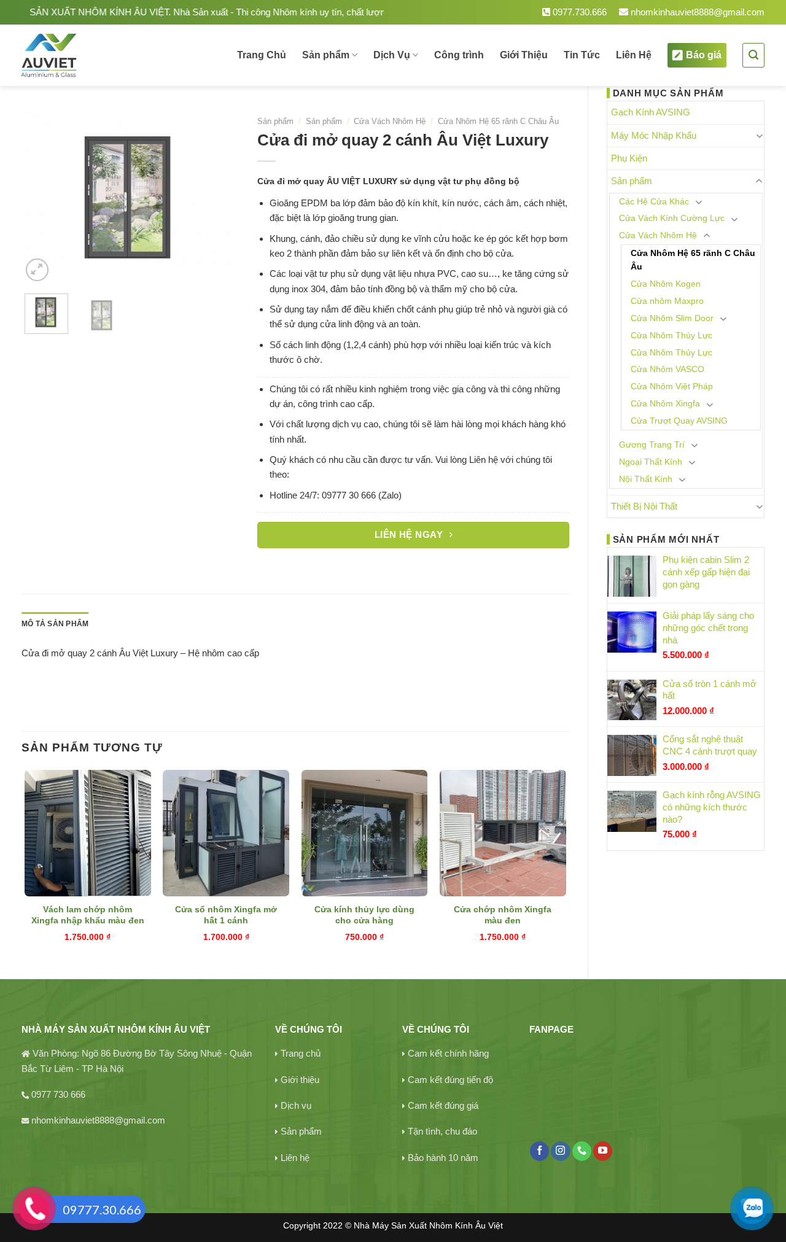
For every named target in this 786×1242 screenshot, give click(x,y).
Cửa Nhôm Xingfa (665, 403)
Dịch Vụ (391, 55)
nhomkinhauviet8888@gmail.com (696, 12)
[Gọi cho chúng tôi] (581, 1151)
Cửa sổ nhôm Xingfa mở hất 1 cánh (226, 915)
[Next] (219, 197)
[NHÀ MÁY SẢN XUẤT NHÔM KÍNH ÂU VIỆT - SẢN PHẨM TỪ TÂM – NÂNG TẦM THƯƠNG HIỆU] (91, 55)
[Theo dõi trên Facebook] (539, 1151)
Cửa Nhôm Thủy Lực (671, 335)
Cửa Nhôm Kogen (666, 284)
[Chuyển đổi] (759, 135)
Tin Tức (582, 55)
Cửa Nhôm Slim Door (672, 318)
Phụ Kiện (629, 158)
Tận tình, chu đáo (442, 1131)
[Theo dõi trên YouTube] (602, 1151)
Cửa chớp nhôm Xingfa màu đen (502, 915)
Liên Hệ (634, 55)
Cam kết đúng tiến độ (450, 1079)
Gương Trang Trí (652, 444)
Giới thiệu (300, 1079)
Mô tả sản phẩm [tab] (54, 623)
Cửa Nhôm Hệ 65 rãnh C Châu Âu (693, 260)
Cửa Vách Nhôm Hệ (658, 235)
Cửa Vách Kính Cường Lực (672, 218)
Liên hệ (295, 1157)
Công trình (459, 55)
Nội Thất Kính (645, 479)
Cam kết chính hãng (448, 1053)
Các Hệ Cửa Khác (654, 201)
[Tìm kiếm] (753, 55)
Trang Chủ (261, 55)
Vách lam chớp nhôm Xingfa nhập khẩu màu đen (87, 915)
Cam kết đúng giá (443, 1105)
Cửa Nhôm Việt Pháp (672, 386)
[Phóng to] (37, 269)
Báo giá (704, 55)
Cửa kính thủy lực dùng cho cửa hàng (364, 915)
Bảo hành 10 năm (443, 1157)
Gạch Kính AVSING (650, 112)
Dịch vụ (296, 1105)
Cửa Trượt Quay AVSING (679, 420)
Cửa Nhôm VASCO (667, 369)
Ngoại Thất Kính (650, 462)
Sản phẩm (325, 55)
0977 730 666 (58, 1094)
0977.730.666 (578, 12)
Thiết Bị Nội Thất (644, 506)
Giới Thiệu (524, 55)
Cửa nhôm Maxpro (667, 301)
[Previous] (41, 197)
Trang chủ (301, 1053)
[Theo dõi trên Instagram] (560, 1151)
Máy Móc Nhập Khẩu (653, 135)
